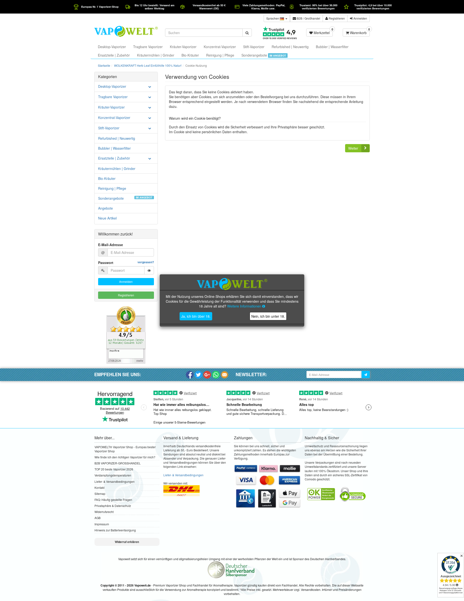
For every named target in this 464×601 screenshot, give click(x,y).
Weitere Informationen (244, 306)
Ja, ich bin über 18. (195, 316)
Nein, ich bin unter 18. (268, 316)
